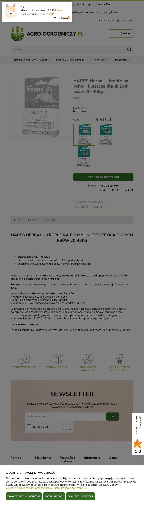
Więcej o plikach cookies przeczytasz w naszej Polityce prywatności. (46, 488)
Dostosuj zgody (53, 496)
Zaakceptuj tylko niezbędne (23, 496)
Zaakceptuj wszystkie (80, 496)
